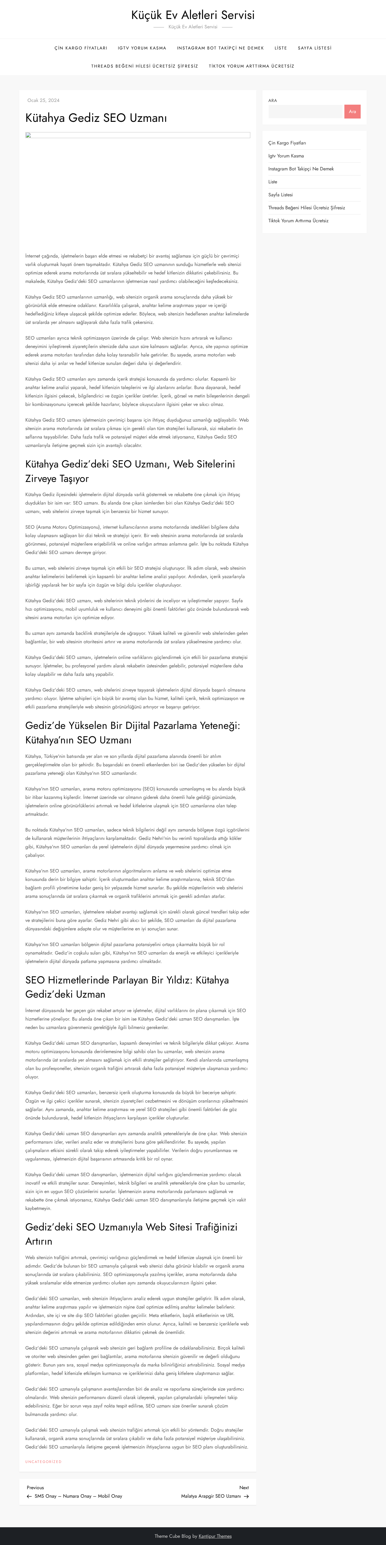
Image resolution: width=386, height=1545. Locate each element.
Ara (272, 100)
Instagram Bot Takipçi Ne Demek (220, 48)
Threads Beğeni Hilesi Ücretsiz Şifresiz (144, 66)
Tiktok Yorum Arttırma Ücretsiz (252, 66)
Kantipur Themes (215, 1536)
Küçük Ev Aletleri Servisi (193, 15)
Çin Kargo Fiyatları (81, 48)
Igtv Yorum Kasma (142, 48)
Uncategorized (43, 1462)
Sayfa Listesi (315, 48)
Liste (281, 48)
